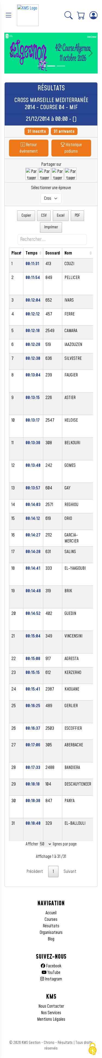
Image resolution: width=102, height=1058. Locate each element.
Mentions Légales (51, 1019)
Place (16, 253)
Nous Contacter (51, 1006)
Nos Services (51, 1013)
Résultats (51, 926)
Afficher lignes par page (51, 844)
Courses (51, 919)
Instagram (53, 979)
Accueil (51, 913)
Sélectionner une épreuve (51, 188)
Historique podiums (73, 148)
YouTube (53, 973)
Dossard (52, 253)
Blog (51, 939)
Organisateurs (51, 933)
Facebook (53, 966)
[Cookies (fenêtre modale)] (92, 1049)
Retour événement (29, 148)
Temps (32, 253)
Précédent (34, 872)
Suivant (70, 872)
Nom (68, 253)
